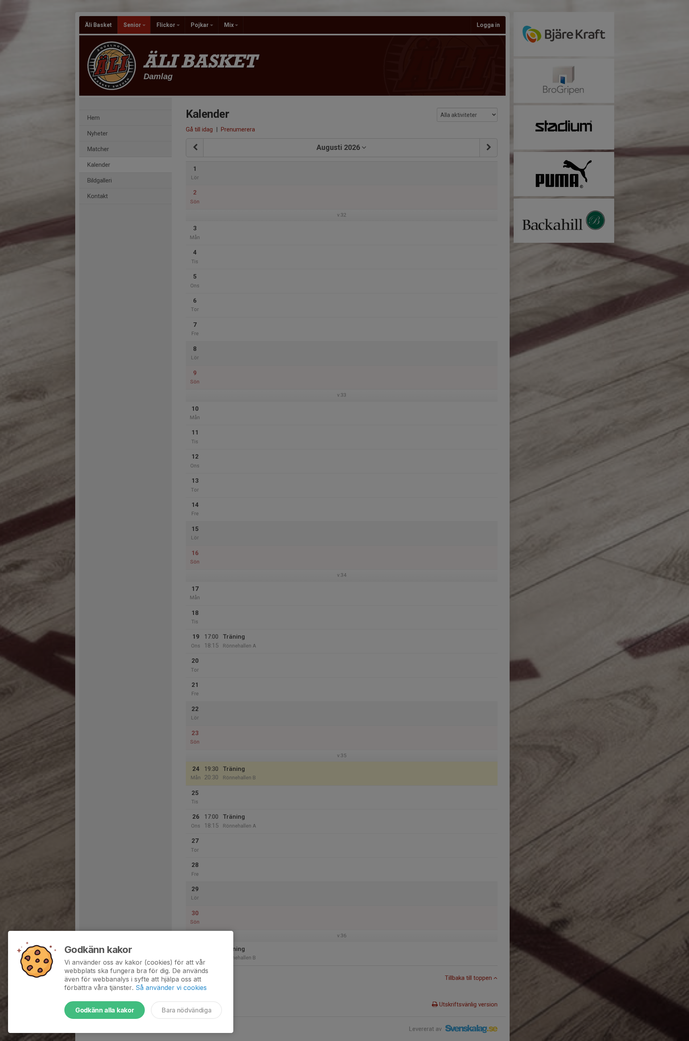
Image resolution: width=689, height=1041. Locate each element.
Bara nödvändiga (186, 1010)
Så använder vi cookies (171, 988)
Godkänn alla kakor (104, 1010)
